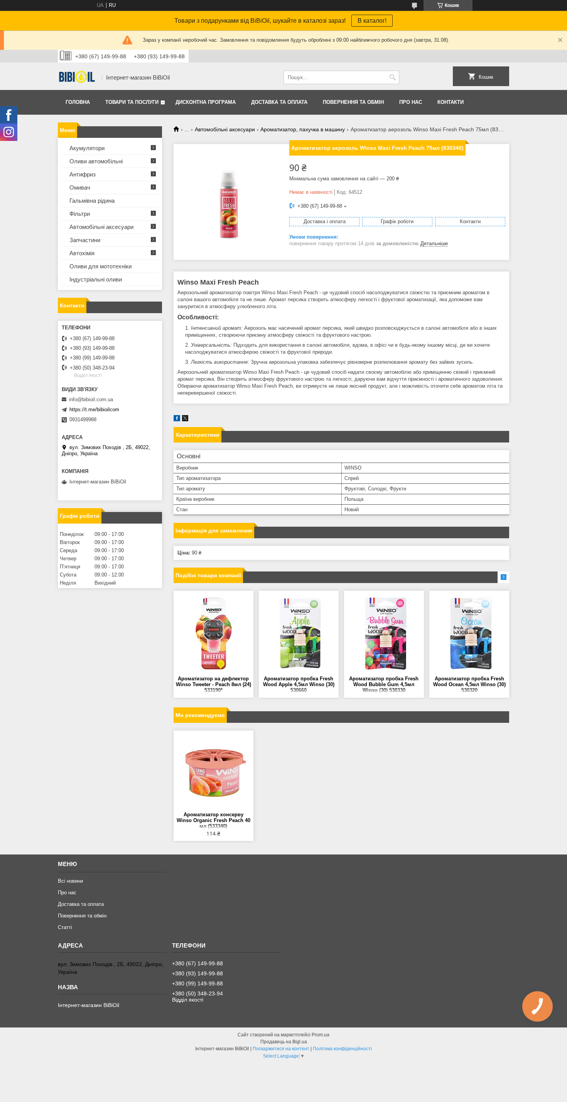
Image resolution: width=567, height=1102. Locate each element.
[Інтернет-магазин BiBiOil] (77, 77)
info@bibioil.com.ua (91, 399)
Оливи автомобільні (96, 161)
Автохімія (81, 253)
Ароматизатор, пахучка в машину (302, 129)
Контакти (450, 102)
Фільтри (79, 213)
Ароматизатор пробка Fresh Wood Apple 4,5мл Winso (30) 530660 (298, 684)
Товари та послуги (132, 102)
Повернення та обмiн (353, 102)
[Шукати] (392, 77)
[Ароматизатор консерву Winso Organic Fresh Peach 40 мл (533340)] (213, 773)
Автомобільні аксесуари (225, 129)
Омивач (79, 187)
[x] (185, 419)
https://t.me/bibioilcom (94, 409)
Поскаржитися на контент (281, 1048)
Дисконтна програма (206, 102)
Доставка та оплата (279, 102)
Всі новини (70, 881)
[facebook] (177, 419)
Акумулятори (87, 148)
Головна (78, 102)
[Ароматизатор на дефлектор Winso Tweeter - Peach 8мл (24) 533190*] (213, 633)
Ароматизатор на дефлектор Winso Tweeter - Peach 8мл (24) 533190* (213, 684)
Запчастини (84, 240)
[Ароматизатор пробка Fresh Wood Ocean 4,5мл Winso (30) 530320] (469, 633)
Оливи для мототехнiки (100, 266)
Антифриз (82, 174)
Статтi (65, 927)
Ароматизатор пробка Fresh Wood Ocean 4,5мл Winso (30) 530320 (469, 684)
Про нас (410, 102)
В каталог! (372, 20)
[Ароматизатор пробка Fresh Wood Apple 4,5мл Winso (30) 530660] (299, 633)
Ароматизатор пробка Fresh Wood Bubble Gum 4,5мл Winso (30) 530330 (383, 684)
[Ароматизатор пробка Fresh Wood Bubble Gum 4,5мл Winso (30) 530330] (384, 633)
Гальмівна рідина (92, 200)
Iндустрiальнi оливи (95, 279)
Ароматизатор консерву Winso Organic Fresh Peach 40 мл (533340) (213, 820)
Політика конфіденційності (342, 1048)
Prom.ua (320, 1035)
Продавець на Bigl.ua (283, 1041)
